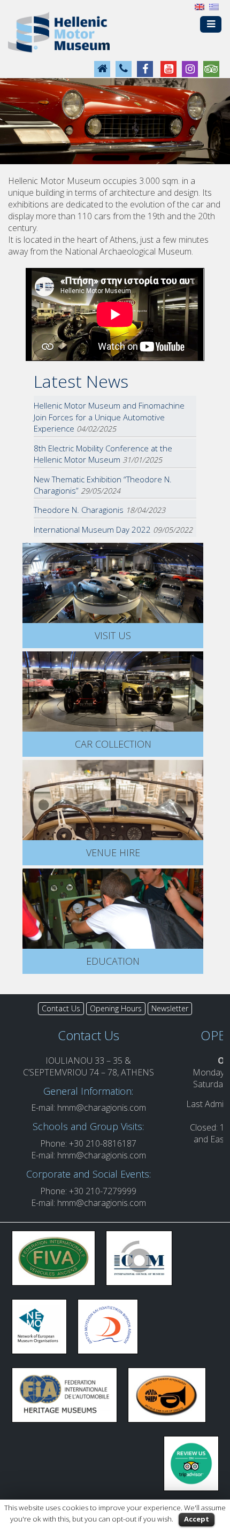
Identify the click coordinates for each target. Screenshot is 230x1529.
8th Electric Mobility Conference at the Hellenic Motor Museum (103, 454)
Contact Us (61, 1008)
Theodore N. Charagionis (79, 509)
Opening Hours (116, 1008)
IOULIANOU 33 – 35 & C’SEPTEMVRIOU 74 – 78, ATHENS (88, 1066)
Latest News (81, 381)
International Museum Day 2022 (92, 529)
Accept (196, 1519)
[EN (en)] (199, 6)
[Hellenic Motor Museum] (59, 31)
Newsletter (169, 1008)
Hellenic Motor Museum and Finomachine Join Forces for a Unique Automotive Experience (109, 417)
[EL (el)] (214, 6)
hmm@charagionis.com (101, 1107)
